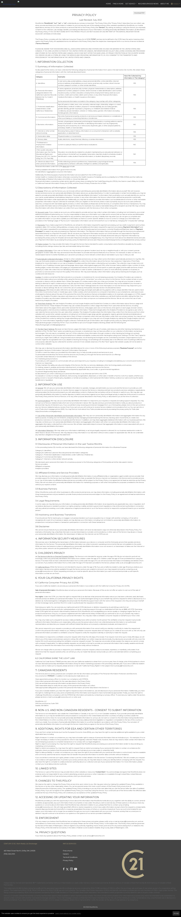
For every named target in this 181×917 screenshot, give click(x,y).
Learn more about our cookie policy (68, 913)
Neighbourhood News (148, 4)
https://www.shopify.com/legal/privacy (87, 238)
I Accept (176, 913)
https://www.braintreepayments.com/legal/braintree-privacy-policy (121, 240)
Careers (66, 854)
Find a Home (118, 4)
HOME (108, 4)
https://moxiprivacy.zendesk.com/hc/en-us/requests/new (55, 609)
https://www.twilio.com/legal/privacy (48, 411)
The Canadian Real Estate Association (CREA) (92, 890)
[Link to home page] (9, 4)
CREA (111, 888)
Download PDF (139, 13)
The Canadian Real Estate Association (83, 892)
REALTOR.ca (29, 892)
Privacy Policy (68, 860)
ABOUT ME (164, 4)
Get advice (131, 5)
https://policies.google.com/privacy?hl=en (50, 323)
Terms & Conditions (70, 857)
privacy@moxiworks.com (133, 563)
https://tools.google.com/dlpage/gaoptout (50, 325)
